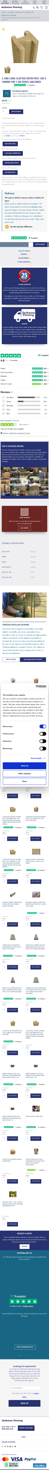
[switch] (42, 734)
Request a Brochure (26, 1428)
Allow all (24, 766)
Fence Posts (19, 12)
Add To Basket (16, 111)
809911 (8, 136)
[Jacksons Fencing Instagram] (3, 1446)
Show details (36, 758)
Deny (24, 781)
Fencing (10, 12)
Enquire (24, 1246)
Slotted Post (29, 12)
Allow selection (24, 774)
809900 (22, 136)
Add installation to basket (33, 659)
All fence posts (10, 172)
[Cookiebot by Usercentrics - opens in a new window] (35, 686)
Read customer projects (25, 1347)
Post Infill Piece (10, 144)
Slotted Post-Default (9, 15)
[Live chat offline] (40, 1465)
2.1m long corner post (13, 153)
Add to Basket (40, 244)
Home (4, 12)
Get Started (24, 528)
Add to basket (12, 796)
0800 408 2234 (7, 1429)
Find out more (11, 659)
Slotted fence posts (12, 163)
